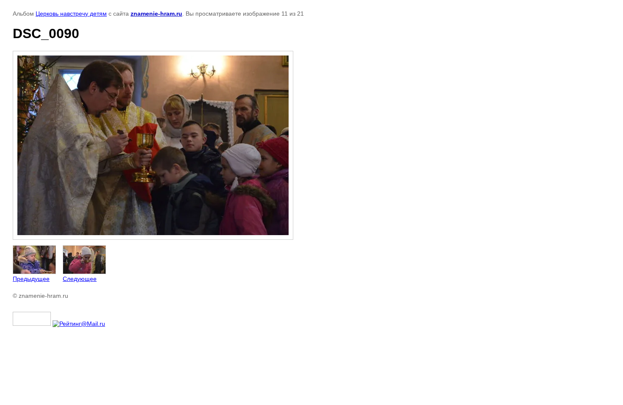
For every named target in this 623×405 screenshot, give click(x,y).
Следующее (80, 278)
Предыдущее (31, 278)
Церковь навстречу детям (71, 13)
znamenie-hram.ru (156, 13)
